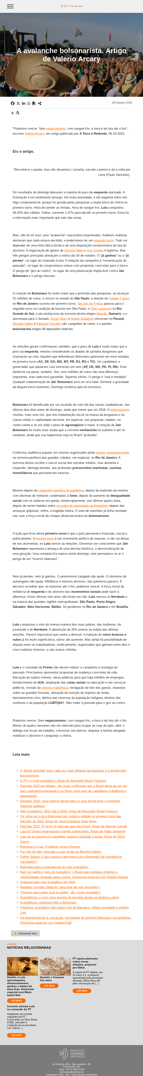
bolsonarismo (120, 409)
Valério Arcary (34, 133)
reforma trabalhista (55, 687)
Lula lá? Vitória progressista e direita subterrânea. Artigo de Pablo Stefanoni (72, 831)
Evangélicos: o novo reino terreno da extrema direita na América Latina (69, 897)
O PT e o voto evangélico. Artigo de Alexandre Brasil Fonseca (63, 781)
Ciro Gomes (95, 250)
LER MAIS (16, 1000)
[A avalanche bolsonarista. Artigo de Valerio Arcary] (39, 103)
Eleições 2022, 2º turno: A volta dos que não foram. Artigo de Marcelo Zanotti (73, 826)
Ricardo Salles (23, 324)
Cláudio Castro (119, 298)
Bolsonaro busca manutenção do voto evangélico (54, 867)
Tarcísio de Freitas (90, 303)
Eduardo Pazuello (48, 324)
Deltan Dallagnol (82, 319)
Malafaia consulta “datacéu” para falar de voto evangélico (60, 887)
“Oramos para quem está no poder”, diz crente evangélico (60, 892)
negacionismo (55, 128)
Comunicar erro (25, 933)
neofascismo (45, 538)
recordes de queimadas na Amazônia (82, 506)
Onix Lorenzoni (101, 308)
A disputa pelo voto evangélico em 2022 (47, 882)
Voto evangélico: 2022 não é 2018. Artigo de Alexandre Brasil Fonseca (68, 811)
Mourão (101, 313)
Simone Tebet (73, 250)
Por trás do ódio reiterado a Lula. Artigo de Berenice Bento (60, 852)
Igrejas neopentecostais (112, 452)
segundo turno (104, 240)
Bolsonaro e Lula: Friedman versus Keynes (50, 847)
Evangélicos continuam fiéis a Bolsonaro (48, 902)
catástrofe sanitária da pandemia (61, 490)
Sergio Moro (58, 319)
